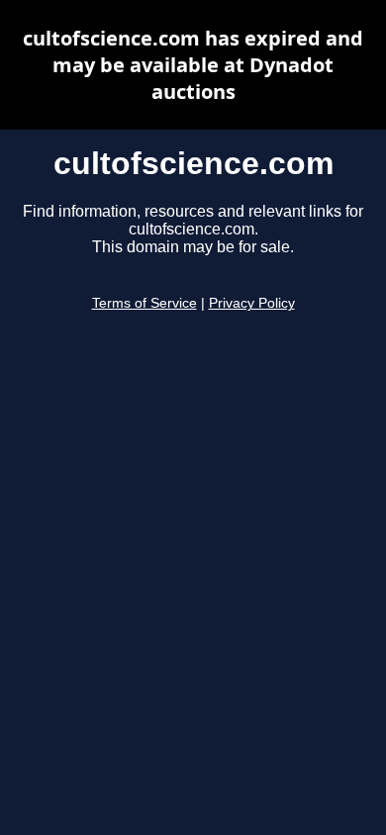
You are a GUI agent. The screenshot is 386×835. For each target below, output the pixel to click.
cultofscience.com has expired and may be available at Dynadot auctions (193, 65)
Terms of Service (144, 303)
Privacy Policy (252, 303)
